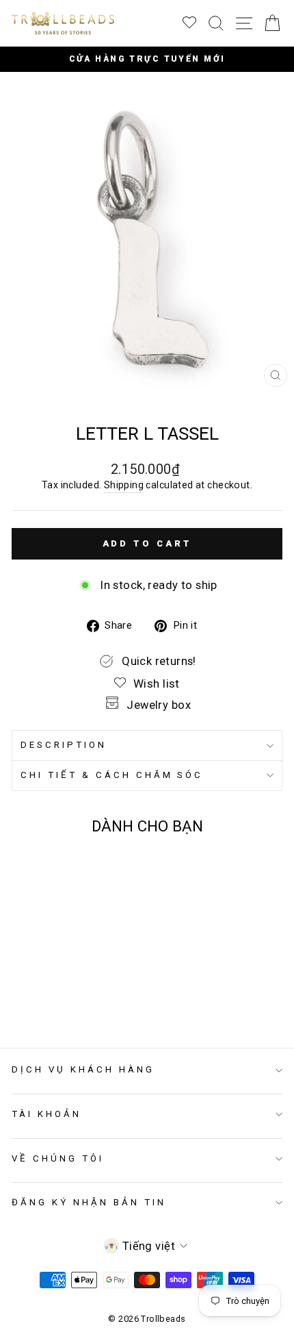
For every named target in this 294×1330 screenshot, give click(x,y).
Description (64, 745)
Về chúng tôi (58, 1158)
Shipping (124, 484)
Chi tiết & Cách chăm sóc (112, 775)
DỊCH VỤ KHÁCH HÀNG (83, 1069)
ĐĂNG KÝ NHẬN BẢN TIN (89, 1202)
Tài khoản (46, 1114)
